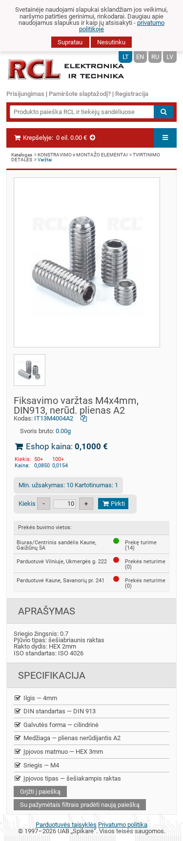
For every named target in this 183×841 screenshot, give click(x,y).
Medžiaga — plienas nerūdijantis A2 (71, 738)
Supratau (70, 42)
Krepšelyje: (54, 137)
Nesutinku (111, 42)
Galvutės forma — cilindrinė (60, 724)
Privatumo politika (122, 824)
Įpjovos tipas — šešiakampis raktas (71, 778)
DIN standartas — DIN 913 (59, 711)
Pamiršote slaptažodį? (80, 93)
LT (125, 56)
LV (169, 56)
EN (140, 56)
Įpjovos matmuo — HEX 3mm (62, 751)
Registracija (131, 93)
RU (155, 56)
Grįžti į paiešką (40, 791)
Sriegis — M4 (40, 765)
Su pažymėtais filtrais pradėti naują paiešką (80, 804)
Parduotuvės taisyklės (66, 824)
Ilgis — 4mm (39, 698)
